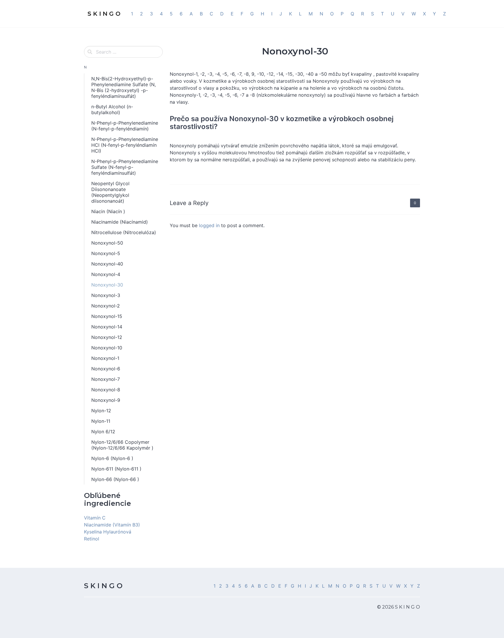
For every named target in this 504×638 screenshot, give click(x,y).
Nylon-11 (100, 421)
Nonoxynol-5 (105, 253)
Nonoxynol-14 (106, 327)
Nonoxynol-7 (105, 379)
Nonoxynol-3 (105, 295)
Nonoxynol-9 (105, 400)
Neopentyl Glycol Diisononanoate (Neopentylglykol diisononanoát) (110, 192)
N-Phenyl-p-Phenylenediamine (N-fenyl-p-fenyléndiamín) (124, 126)
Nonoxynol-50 (107, 243)
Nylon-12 (101, 410)
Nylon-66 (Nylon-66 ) (115, 479)
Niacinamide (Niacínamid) (119, 222)
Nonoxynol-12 (106, 337)
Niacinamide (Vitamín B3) (112, 525)
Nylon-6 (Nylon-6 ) (112, 458)
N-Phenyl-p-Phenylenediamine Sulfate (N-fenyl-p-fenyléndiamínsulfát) (124, 167)
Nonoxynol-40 (107, 264)
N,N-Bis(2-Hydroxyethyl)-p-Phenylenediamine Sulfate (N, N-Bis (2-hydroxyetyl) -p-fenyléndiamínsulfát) (123, 87)
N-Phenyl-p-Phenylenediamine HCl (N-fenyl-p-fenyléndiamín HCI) (124, 145)
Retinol (91, 539)
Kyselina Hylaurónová (107, 532)
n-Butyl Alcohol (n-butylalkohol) (112, 109)
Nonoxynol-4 (105, 274)
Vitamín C (95, 518)
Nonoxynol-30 (107, 285)
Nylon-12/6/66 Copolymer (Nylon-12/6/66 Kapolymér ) (122, 445)
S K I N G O (103, 586)
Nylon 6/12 (103, 431)
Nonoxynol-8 (105, 390)
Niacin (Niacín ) (108, 211)
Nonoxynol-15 (106, 316)
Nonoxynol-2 (105, 306)
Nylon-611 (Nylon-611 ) (116, 469)
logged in (209, 225)
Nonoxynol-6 (105, 369)
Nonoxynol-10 (106, 348)
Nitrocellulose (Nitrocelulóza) (123, 232)
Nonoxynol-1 (105, 358)
